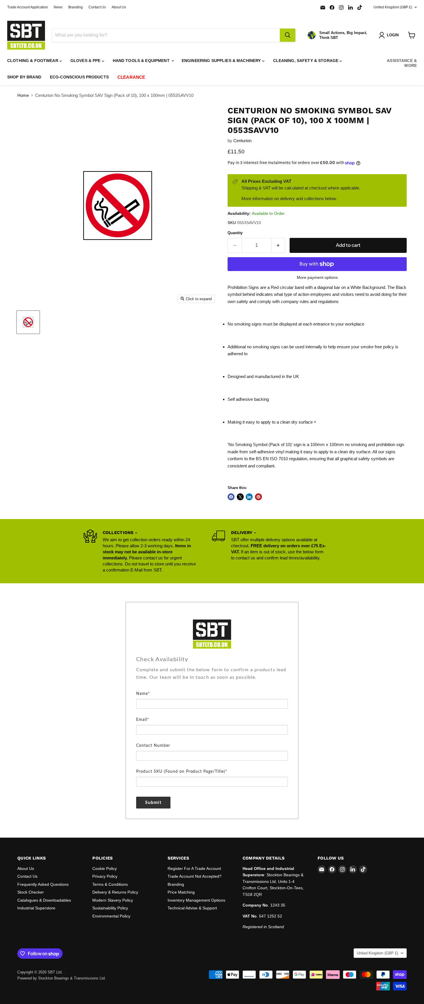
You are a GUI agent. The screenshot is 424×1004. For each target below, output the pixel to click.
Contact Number (153, 746)
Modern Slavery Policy (112, 900)
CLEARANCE (131, 77)
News (58, 7)
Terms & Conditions (110, 884)
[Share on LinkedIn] (249, 496)
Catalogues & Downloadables (44, 900)
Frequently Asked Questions (43, 884)
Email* (142, 720)
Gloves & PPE (86, 60)
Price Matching (181, 892)
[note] (212, 678)
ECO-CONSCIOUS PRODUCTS (79, 77)
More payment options (317, 277)
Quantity (235, 233)
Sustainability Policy (110, 908)
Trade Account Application (27, 7)
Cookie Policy (104, 868)
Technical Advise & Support (192, 908)
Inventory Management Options (196, 900)
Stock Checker (30, 892)
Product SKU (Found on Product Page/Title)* (181, 772)
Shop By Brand (24, 77)
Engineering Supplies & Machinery (222, 60)
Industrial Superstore (36, 908)
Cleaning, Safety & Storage (306, 60)
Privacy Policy (104, 876)
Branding (75, 7)
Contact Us (97, 7)
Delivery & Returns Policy (115, 892)
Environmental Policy (111, 916)
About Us (119, 7)
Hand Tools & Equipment (142, 60)
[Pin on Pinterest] (258, 496)
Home (23, 95)
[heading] (212, 659)
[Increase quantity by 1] (278, 245)
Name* (143, 694)
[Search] (287, 35)
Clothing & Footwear (33, 60)
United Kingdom (393, 7)
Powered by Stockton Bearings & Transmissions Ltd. (61, 978)
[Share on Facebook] (231, 496)
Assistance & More (402, 63)
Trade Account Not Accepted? (195, 876)
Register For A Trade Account (194, 868)
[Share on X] (240, 496)
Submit (153, 802)
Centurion (242, 140)
